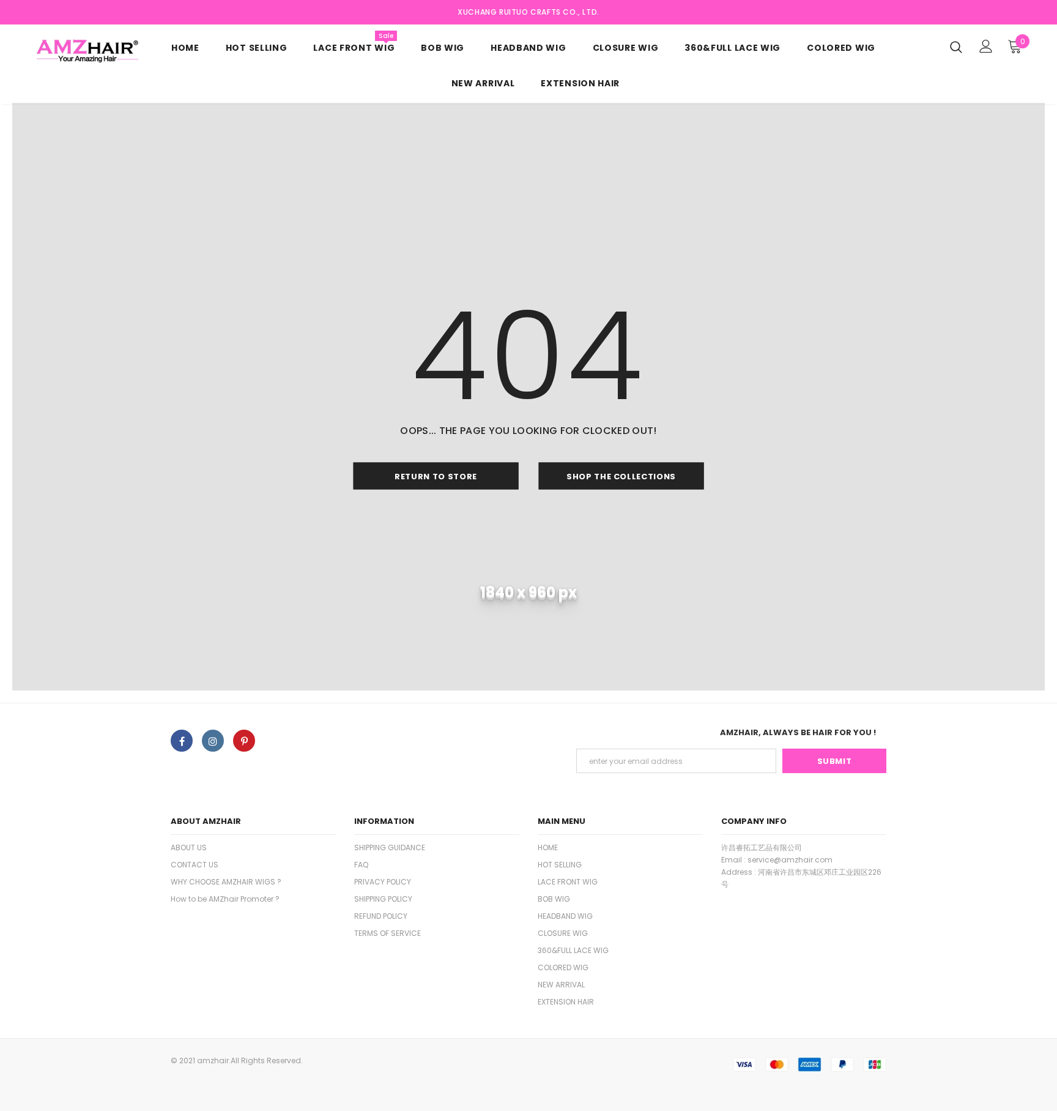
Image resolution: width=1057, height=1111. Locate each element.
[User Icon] (986, 46)
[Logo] (92, 51)
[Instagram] (213, 741)
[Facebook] (182, 741)
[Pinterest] (244, 741)
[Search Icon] (956, 46)
